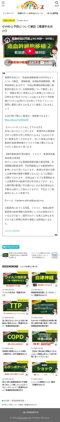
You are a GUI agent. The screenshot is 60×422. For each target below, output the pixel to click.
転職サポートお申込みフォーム (30, 13)
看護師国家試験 (9, 20)
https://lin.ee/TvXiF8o (15, 120)
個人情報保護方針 (31, 412)
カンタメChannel (12, 230)
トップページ (8, 13)
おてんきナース (24, 418)
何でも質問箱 (52, 13)
